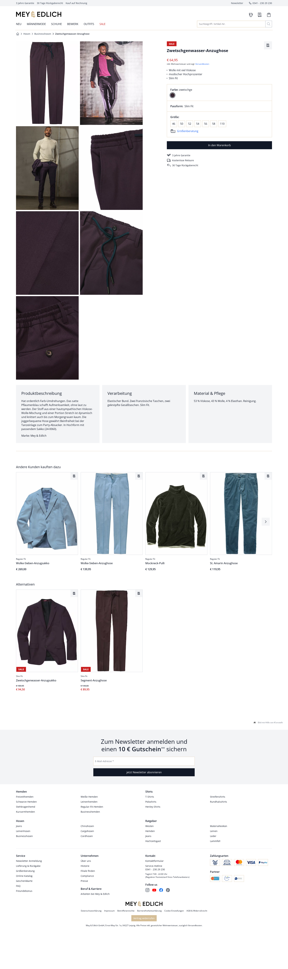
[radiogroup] (219, 92)
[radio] (172, 95)
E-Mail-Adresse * (104, 761)
